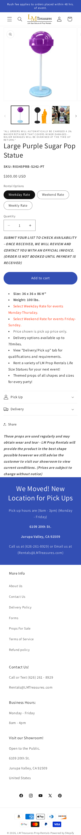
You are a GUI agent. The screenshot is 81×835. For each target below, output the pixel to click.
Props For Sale (20, 628)
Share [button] (12, 424)
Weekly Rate (18, 205)
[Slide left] (5, 116)
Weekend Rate (53, 194)
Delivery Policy (20, 607)
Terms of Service (21, 639)
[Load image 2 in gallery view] (41, 115)
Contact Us (17, 596)
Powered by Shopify (62, 833)
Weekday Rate (19, 194)
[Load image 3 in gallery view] (61, 115)
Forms (13, 618)
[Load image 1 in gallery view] (20, 115)
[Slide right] (76, 116)
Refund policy (19, 649)
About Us (15, 586)
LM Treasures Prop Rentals (33, 833)
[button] (9, 19)
